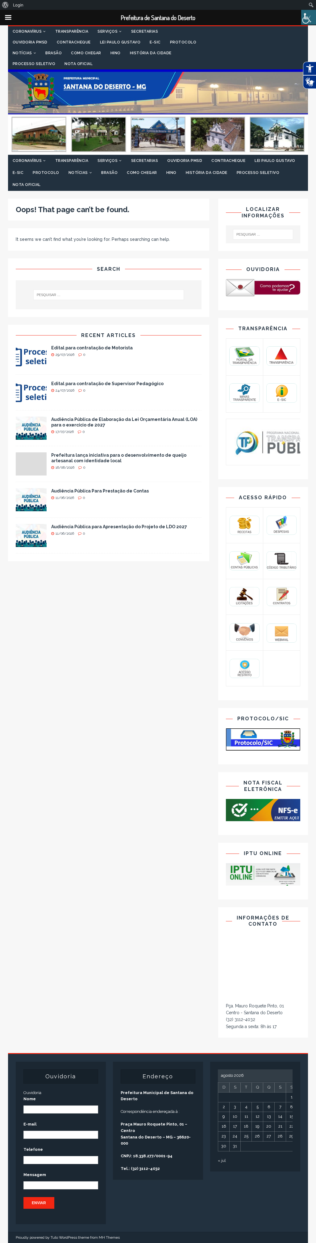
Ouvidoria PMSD (30, 42)
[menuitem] (5, 5)
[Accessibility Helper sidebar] (308, 17)
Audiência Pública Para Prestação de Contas (100, 490)
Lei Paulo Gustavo (120, 42)
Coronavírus (27, 31)
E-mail (29, 1124)
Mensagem (34, 1174)
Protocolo (183, 42)
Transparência (72, 31)
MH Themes (109, 1237)
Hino (115, 53)
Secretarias (144, 31)
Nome (29, 1099)
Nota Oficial (78, 64)
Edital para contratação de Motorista (92, 347)
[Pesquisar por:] (108, 295)
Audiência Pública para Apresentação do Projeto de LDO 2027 (119, 526)
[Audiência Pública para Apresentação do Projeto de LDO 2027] (31, 543)
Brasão (53, 53)
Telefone (33, 1149)
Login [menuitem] (18, 4)
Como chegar (86, 53)
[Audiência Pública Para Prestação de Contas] (31, 507)
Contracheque (74, 42)
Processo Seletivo (34, 64)
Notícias (22, 53)
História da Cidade (151, 53)
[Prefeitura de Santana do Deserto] (158, 151)
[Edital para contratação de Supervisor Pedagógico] (31, 400)
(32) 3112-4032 (240, 1019)
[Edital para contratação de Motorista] (31, 364)
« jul (222, 1160)
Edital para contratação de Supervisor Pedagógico (107, 383)
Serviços (108, 31)
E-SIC (155, 42)
